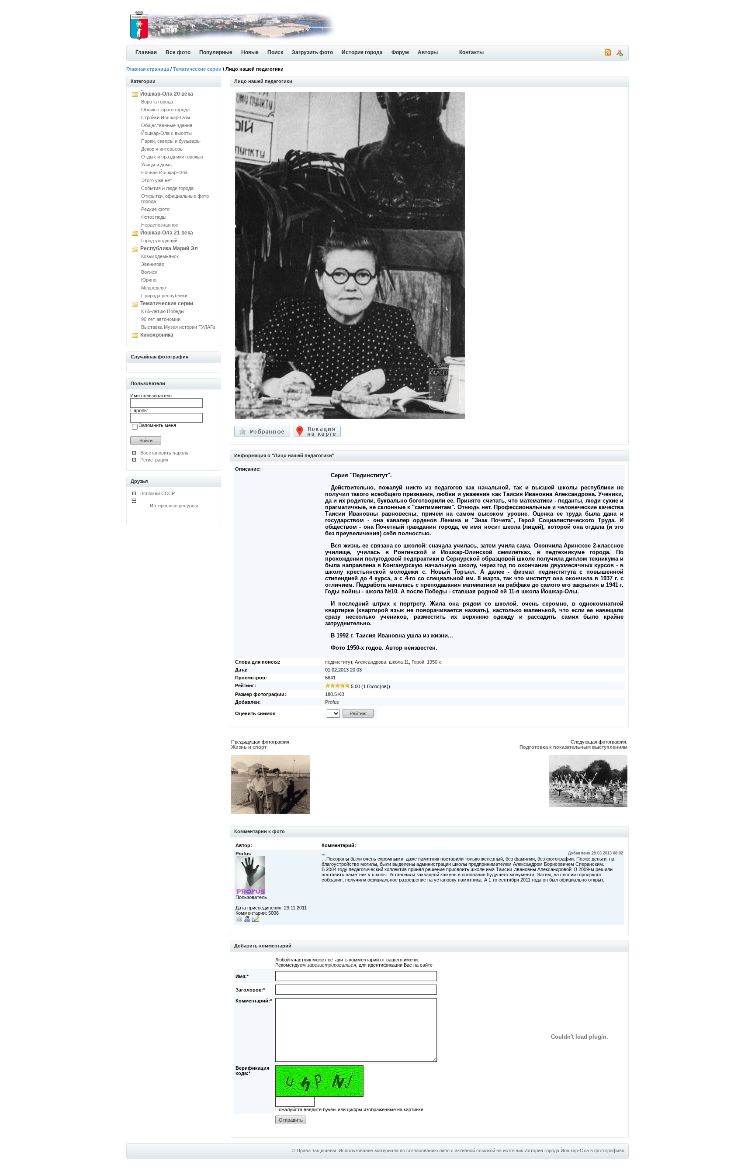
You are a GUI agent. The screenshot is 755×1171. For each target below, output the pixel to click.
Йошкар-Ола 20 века (166, 94)
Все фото (178, 52)
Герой (418, 662)
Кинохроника (156, 335)
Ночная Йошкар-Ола (164, 172)
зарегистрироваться (331, 965)
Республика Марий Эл (169, 248)
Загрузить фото (312, 52)
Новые (250, 52)
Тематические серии (197, 69)
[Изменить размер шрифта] (619, 54)
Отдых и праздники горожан (172, 156)
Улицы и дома (156, 164)
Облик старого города (165, 109)
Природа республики (164, 295)
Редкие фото (155, 209)
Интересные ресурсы (174, 505)
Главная (146, 52)
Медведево (153, 287)
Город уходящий (159, 240)
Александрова (370, 662)
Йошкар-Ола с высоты (166, 133)
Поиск (275, 52)
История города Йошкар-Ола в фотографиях (574, 1150)
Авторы (428, 52)
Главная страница (147, 69)
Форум (400, 52)
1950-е (434, 662)
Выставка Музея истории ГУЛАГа (178, 327)
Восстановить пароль (164, 452)
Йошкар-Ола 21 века (166, 233)
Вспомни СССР (157, 493)
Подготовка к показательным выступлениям (573, 747)
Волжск (149, 272)
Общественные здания (166, 125)
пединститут (338, 662)
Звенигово (152, 264)
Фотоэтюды (153, 217)
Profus (332, 702)
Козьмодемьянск (160, 256)
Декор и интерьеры (162, 149)
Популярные (215, 52)
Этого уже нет (156, 180)
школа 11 (399, 662)
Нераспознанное (159, 224)
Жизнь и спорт (249, 747)
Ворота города (157, 101)
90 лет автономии (160, 319)
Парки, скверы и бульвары (171, 141)
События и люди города (167, 188)
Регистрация (154, 459)
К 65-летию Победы (162, 311)
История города (362, 52)
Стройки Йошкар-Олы (165, 117)
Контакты (471, 52)
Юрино (148, 279)
